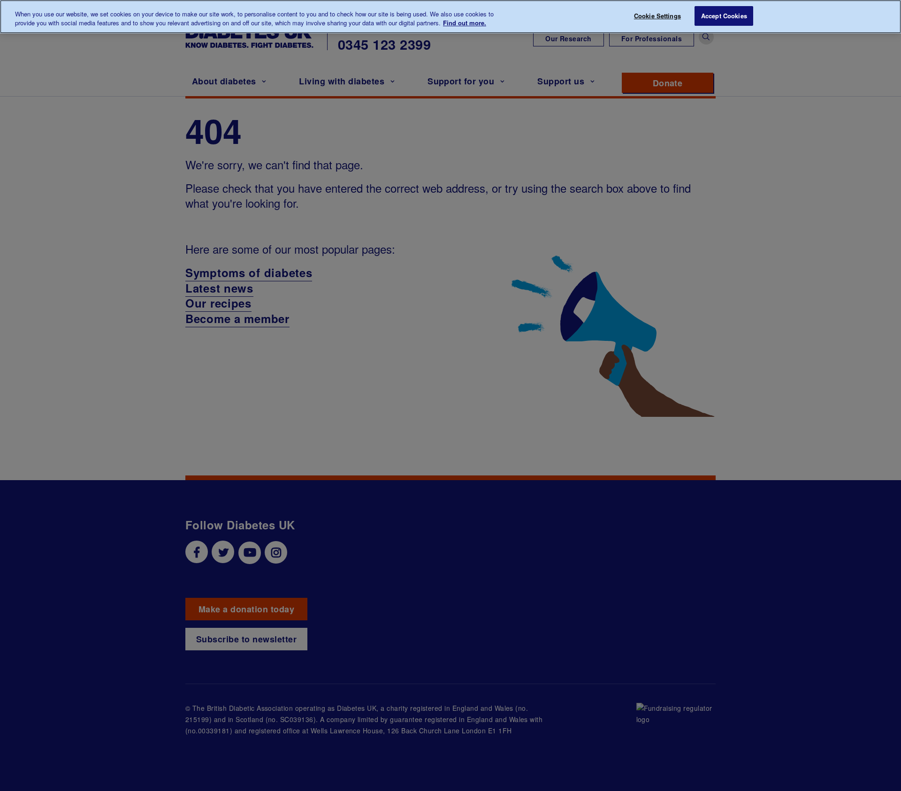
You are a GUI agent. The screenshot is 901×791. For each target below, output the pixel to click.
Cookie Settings (657, 15)
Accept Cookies (724, 15)
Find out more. (464, 23)
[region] (450, 16)
